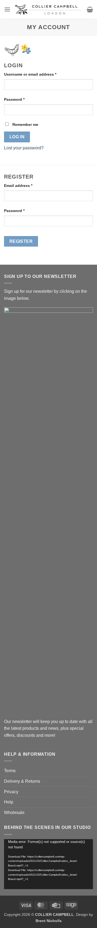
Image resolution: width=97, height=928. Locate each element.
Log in (17, 137)
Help (8, 802)
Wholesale (14, 812)
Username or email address (38, 74)
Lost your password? (24, 148)
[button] (7, 9)
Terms (10, 770)
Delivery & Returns (22, 781)
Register (21, 241)
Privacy (11, 791)
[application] (48, 864)
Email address (26, 185)
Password (22, 99)
